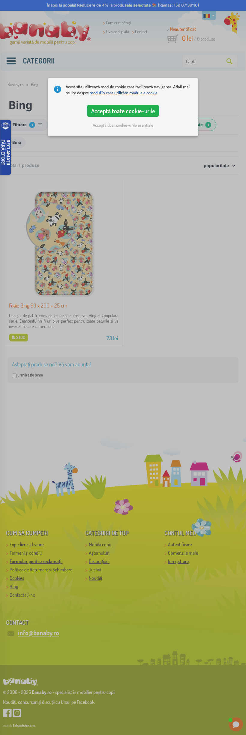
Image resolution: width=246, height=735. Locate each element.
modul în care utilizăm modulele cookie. (124, 93)
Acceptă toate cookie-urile (123, 111)
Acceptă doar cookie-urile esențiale (123, 125)
